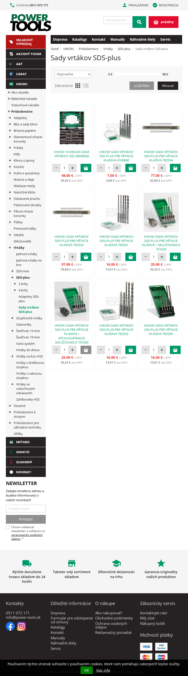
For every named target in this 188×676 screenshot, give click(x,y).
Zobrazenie (64, 85)
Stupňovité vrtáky (29, 318)
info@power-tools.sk (23, 617)
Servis (165, 39)
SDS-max (22, 271)
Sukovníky (23, 324)
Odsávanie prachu (27, 198)
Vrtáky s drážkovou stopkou (30, 364)
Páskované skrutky (27, 205)
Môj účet (147, 618)
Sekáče (19, 235)
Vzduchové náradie (25, 105)
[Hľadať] (139, 22)
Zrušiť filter (142, 85)
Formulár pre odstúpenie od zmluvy (72, 620)
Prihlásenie (135, 5)
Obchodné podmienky (114, 618)
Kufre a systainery (27, 173)
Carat (21, 74)
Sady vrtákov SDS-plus (29, 309)
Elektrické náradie (24, 98)
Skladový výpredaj (24, 42)
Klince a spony (24, 160)
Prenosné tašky (25, 228)
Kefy (17, 154)
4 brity (23, 290)
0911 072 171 (39, 5)
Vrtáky (19, 247)
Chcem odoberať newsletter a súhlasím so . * (28, 533)
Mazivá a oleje (24, 179)
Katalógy (79, 39)
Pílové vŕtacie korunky (23, 213)
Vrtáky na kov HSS (29, 356)
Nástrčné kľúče (24, 192)
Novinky (23, 472)
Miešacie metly (24, 186)
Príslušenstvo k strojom (25, 414)
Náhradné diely (142, 39)
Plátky (18, 222)
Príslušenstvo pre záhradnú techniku (27, 425)
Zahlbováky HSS (28, 399)
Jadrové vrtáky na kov (29, 262)
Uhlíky (18, 433)
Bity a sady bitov (26, 124)
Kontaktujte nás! (153, 612)
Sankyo (22, 452)
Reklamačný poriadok (113, 632)
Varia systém (25, 343)
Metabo (23, 442)
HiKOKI (21, 84)
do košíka (86, 168)
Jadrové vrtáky (26, 254)
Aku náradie (20, 92)
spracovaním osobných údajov (27, 537)
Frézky (18, 147)
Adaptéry (20, 118)
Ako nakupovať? (108, 612)
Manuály (117, 39)
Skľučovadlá (22, 241)
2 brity (23, 284)
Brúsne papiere (25, 130)
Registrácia (165, 5)
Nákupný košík (152, 623)
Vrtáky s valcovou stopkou (29, 375)
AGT (19, 64)
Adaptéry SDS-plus (29, 298)
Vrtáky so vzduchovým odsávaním (25, 388)
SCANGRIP (24, 462)
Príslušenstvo (22, 111)
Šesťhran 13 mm (28, 331)
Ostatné (19, 405)
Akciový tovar (28, 54)
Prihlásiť (26, 519)
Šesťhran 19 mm (28, 337)
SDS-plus (23, 277)
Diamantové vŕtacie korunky (28, 139)
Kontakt (99, 39)
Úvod (55, 49)
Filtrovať (168, 85)
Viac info (103, 670)
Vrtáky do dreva (27, 350)
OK (86, 670)
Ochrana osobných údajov (111, 625)
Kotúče (19, 167)
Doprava (60, 39)
